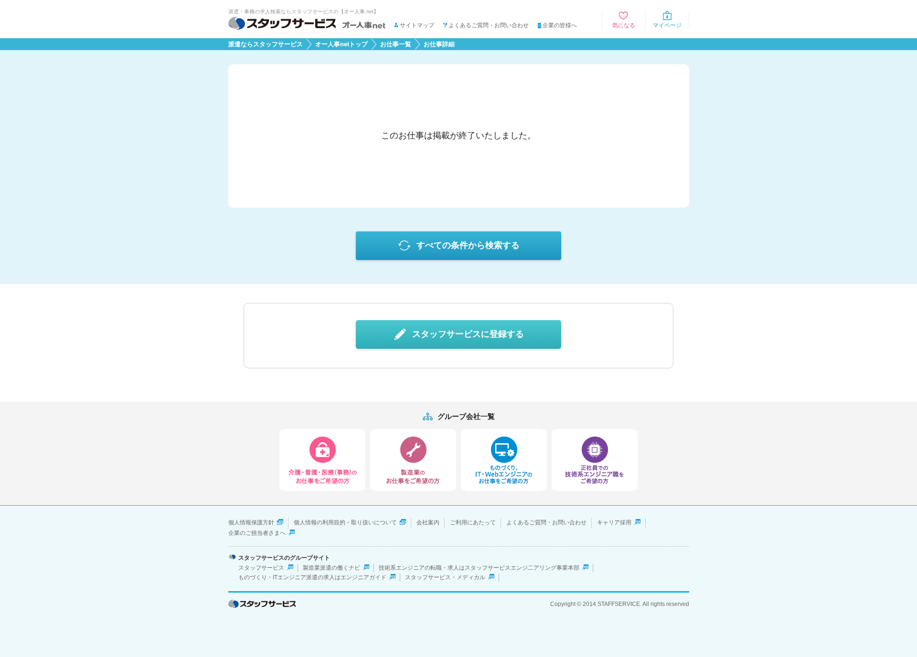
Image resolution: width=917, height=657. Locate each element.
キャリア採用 (614, 522)
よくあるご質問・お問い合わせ (488, 25)
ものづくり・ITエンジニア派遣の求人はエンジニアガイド (312, 577)
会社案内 (427, 522)
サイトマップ (417, 25)
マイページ (667, 25)
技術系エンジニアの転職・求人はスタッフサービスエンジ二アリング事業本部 (479, 567)
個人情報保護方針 (251, 522)
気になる (623, 25)
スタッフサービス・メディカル (445, 577)
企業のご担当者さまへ (257, 533)
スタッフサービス (261, 567)
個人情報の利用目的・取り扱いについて (345, 522)
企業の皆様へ (560, 25)
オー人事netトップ (341, 44)
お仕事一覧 (395, 44)
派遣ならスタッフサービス (265, 44)
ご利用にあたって (473, 522)
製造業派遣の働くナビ (331, 567)
